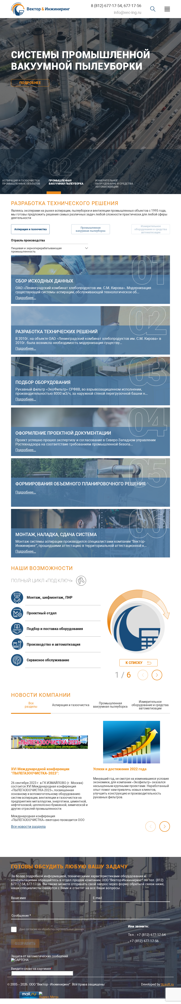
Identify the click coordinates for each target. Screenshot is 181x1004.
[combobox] (49, 249)
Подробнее (30, 81)
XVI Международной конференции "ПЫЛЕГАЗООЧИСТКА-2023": (40, 771)
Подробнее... (25, 298)
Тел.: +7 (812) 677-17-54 (147, 935)
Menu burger (167, 9)
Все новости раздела (28, 827)
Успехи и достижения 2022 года (119, 769)
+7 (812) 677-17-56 (144, 941)
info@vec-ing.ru (127, 12)
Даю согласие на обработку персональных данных (51, 929)
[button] (157, 675)
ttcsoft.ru (167, 984)
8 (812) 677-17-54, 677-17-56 (116, 5)
